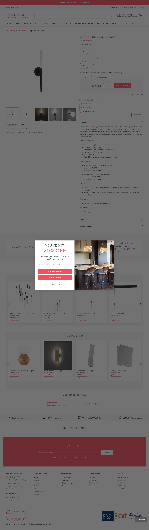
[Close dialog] (111, 243)
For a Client (55, 277)
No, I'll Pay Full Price (55, 284)
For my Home (54, 271)
